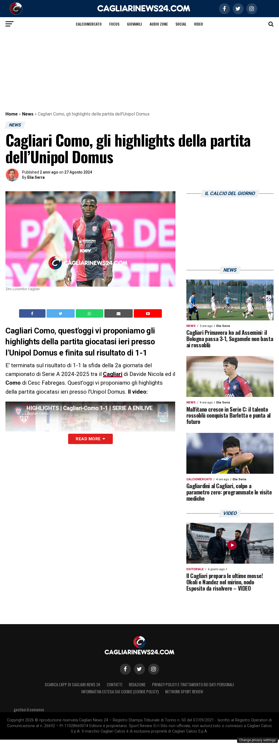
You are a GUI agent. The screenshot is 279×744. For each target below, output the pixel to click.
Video (198, 24)
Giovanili (134, 24)
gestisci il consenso (29, 709)
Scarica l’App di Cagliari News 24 (72, 684)
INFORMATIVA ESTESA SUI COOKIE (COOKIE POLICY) (120, 691)
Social (180, 24)
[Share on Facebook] (33, 313)
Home (11, 114)
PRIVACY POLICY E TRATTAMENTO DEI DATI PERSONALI (193, 684)
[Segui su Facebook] (125, 669)
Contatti (114, 684)
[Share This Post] (90, 313)
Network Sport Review (184, 691)
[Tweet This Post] (61, 313)
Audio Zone (159, 24)
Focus (114, 24)
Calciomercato (89, 24)
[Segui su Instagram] (153, 669)
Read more (88, 438)
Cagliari (112, 374)
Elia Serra (36, 177)
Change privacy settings (257, 740)
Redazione (137, 684)
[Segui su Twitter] (139, 669)
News (28, 114)
